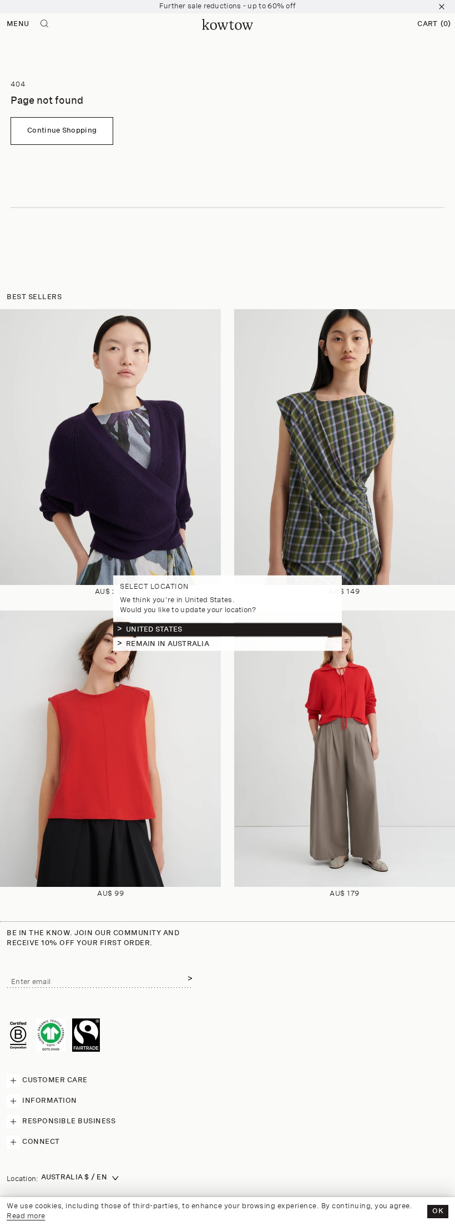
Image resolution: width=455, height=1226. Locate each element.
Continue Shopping (62, 130)
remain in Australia (167, 644)
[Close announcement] (441, 6)
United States (154, 629)
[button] (433, 24)
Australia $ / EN (74, 1177)
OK (437, 1211)
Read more (26, 1216)
